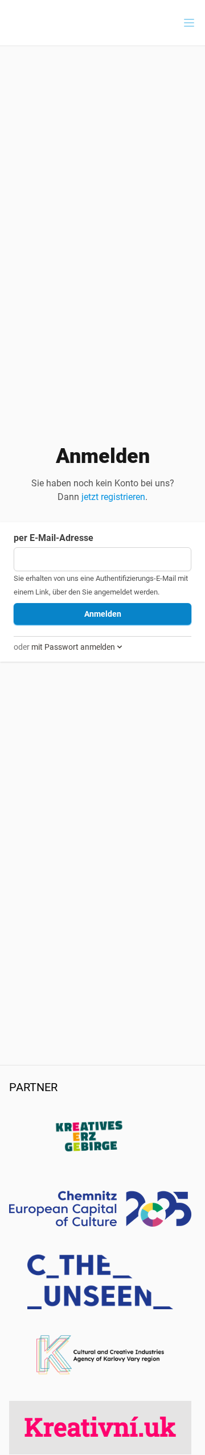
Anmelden (102, 613)
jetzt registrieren (113, 496)
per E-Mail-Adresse (53, 537)
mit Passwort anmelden (73, 646)
